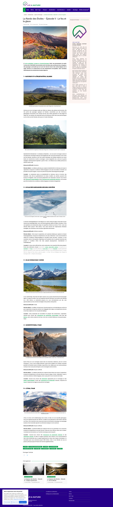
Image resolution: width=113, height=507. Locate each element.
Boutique (75, 10)
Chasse (45, 10)
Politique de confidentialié (18, 499)
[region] (15, 497)
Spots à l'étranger (43, 24)
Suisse (60, 448)
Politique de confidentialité (52, 493)
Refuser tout (15, 502)
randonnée (45, 448)
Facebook (24, 455)
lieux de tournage (28, 448)
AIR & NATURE (26, 24)
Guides (69, 10)
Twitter (27, 455)
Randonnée (52, 10)
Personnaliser (8, 502)
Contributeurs (61, 10)
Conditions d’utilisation (51, 491)
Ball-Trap (37, 10)
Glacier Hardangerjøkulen (35, 446)
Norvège (38, 448)
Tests (27, 10)
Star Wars (53, 448)
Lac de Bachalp (53, 446)
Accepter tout (23, 502)
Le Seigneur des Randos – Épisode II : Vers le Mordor (56, 479)
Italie (46, 446)
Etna (26, 446)
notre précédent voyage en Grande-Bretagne (37, 63)
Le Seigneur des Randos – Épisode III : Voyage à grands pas (33, 479)
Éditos (32, 10)
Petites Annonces (83, 10)
